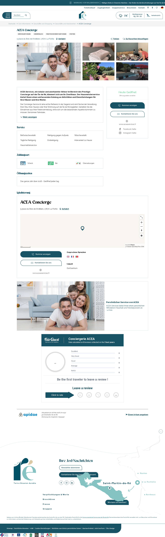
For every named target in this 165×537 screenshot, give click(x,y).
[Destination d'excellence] (12, 535)
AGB (31, 528)
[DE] (162, 8)
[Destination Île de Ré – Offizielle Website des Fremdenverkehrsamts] (82, 15)
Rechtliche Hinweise (21, 528)
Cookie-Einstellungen (42, 528)
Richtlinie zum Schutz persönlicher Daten (66, 528)
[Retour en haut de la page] (161, 431)
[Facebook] (61, 483)
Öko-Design (110, 528)
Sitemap (10, 528)
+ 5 (132, 71)
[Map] (148, 8)
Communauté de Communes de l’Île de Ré (95, 517)
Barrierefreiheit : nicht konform (93, 528)
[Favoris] (157, 7)
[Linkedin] (72, 483)
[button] (162, 8)
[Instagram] (66, 483)
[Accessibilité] (152, 8)
